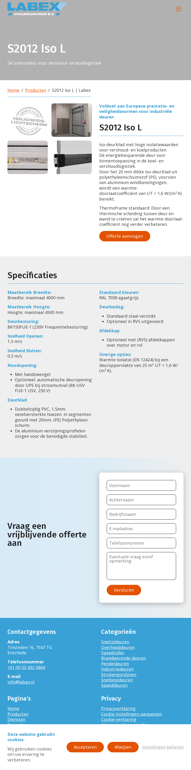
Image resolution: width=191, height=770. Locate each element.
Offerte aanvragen (124, 236)
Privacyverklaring (118, 708)
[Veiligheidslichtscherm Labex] (27, 120)
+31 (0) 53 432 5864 (26, 667)
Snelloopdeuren (117, 680)
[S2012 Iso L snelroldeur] (71, 120)
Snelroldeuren (115, 642)
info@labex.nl (20, 682)
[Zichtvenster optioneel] (27, 157)
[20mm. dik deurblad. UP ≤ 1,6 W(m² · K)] (71, 157)
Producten (35, 90)
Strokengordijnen (118, 674)
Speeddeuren (114, 685)
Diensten (16, 719)
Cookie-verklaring (118, 719)
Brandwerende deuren (123, 658)
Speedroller (112, 652)
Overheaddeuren (118, 647)
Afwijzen (123, 747)
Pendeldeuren (115, 663)
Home (13, 90)
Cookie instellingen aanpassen (131, 714)
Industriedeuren (117, 669)
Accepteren (85, 747)
